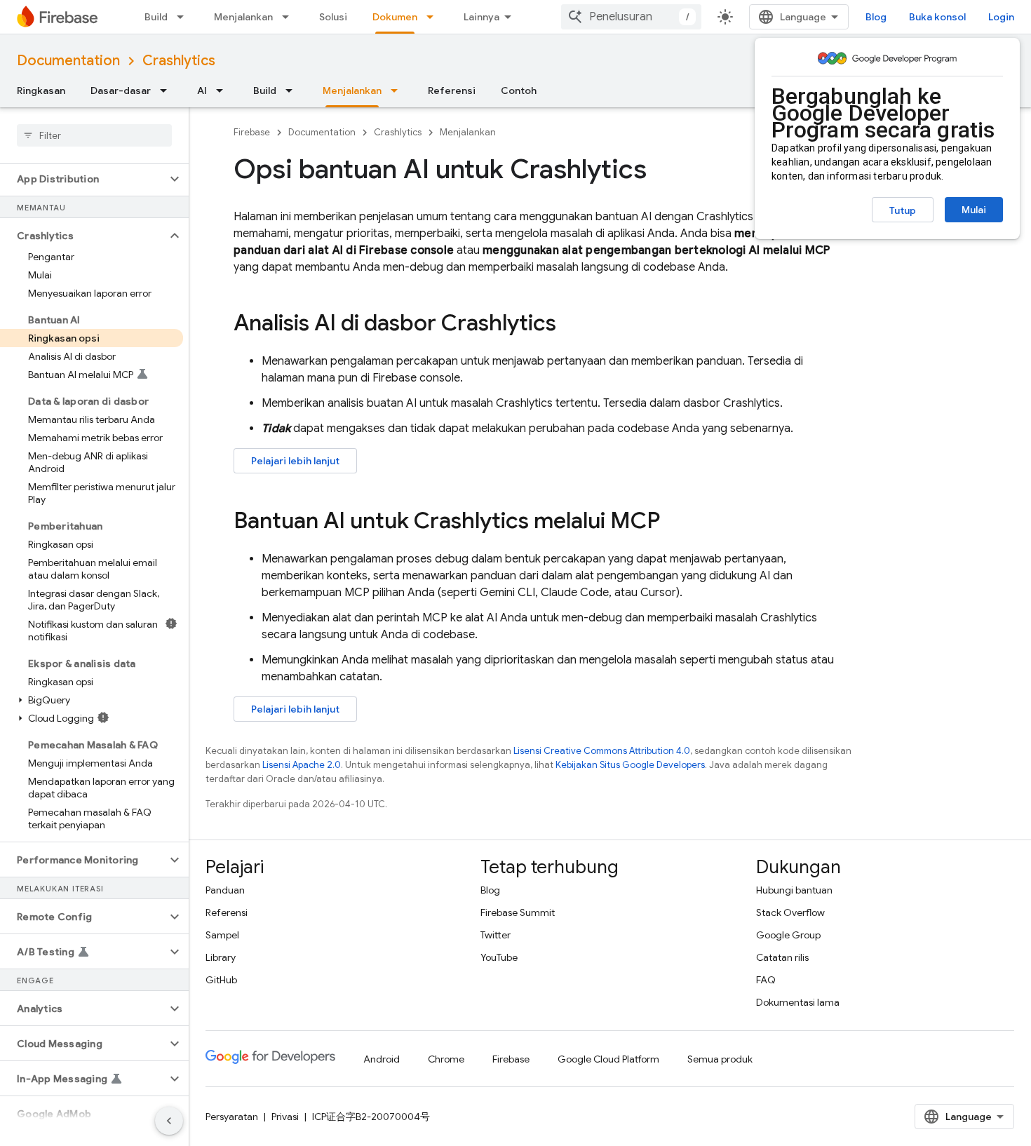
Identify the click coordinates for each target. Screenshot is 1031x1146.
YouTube (499, 957)
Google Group (788, 935)
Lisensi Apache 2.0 (301, 765)
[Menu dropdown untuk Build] (184, 17)
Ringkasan (41, 90)
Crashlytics (178, 60)
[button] (83, 179)
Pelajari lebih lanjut (295, 460)
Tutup (902, 210)
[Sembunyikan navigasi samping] (169, 1121)
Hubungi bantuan (794, 890)
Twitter (495, 935)
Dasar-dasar (120, 90)
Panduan (225, 890)
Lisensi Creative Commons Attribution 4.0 (601, 751)
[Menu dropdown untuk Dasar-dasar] (167, 90)
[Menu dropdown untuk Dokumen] (434, 17)
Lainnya (481, 17)
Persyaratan (231, 1116)
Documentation (68, 60)
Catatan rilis (782, 957)
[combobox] (631, 16)
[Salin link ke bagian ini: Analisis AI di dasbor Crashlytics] (570, 324)
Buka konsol (937, 17)
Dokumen (394, 17)
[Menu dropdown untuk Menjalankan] (289, 17)
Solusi (333, 17)
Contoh (519, 90)
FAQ (766, 979)
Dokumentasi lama (798, 1002)
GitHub (221, 979)
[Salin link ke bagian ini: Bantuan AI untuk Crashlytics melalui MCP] (674, 522)
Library (220, 957)
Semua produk (720, 1059)
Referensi (452, 90)
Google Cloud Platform (608, 1059)
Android (381, 1059)
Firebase (252, 132)
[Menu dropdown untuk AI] (224, 90)
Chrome (446, 1059)
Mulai (974, 209)
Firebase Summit (517, 912)
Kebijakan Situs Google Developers (630, 765)
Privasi (285, 1116)
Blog (876, 17)
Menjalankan (243, 17)
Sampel (222, 935)
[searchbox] (94, 135)
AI (202, 90)
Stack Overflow (790, 912)
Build (156, 17)
